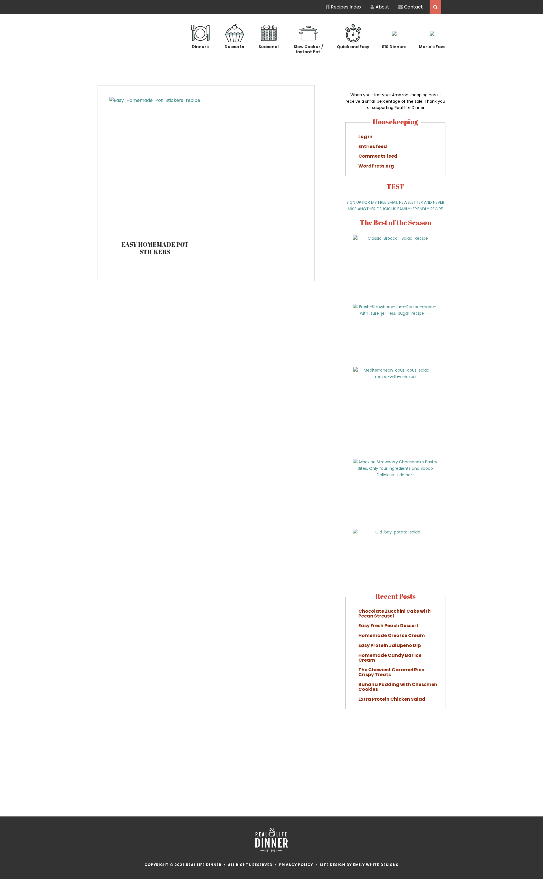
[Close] (373, 381)
